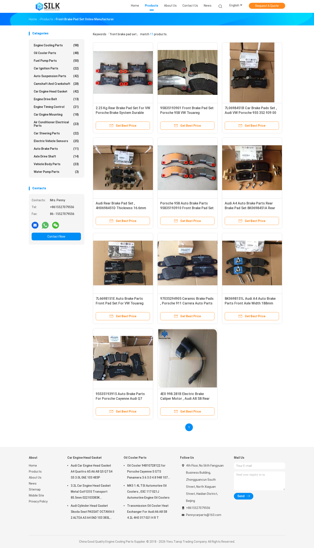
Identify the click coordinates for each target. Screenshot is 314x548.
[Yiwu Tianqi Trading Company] (47, 6)
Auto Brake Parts (56, 148)
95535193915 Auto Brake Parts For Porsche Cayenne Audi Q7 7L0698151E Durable (120, 398)
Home (33, 465)
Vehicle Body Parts (56, 164)
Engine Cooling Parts (56, 45)
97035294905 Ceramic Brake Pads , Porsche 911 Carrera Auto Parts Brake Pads (187, 303)
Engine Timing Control (56, 107)
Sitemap (35, 489)
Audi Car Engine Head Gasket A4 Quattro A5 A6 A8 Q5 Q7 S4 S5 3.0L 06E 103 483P (91, 471)
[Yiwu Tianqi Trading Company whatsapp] (45, 225)
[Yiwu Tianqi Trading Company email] (35, 225)
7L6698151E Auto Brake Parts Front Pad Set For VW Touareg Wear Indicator (120, 303)
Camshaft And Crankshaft (56, 83)
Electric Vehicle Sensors (56, 141)
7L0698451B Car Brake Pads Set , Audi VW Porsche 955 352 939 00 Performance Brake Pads (251, 112)
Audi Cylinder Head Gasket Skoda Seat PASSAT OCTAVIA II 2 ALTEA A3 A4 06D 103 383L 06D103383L (92, 512)
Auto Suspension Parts (56, 76)
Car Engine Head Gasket (56, 91)
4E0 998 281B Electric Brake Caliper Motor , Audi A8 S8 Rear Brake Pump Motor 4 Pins (185, 398)
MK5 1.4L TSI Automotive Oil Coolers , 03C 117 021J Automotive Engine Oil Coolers (148, 491)
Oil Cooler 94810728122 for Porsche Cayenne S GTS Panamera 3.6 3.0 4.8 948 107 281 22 (147, 472)
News (33, 483)
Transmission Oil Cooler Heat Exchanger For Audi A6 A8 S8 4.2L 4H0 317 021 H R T (148, 511)
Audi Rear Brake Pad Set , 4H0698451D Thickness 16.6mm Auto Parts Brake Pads (121, 208)
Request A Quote (267, 5)
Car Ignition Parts (56, 68)
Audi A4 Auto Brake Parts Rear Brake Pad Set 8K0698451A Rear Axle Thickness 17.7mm (250, 208)
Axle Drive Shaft (56, 156)
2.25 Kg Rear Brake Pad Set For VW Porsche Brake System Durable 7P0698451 (123, 112)
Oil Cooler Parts (56, 53)
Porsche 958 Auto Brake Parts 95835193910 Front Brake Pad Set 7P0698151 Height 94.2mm (187, 208)
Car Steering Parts (56, 133)
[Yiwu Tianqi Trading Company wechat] (55, 225)
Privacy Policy (38, 501)
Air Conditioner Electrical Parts (56, 123)
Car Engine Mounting (56, 114)
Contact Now (56, 236)
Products (35, 471)
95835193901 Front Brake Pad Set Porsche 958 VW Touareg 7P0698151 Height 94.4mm (187, 112)
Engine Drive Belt (56, 99)
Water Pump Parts (56, 171)
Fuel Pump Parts (56, 60)
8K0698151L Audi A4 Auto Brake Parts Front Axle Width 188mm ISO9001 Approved (250, 303)
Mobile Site (36, 495)
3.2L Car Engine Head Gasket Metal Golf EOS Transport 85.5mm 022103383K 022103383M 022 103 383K (91, 492)
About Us (35, 477)
